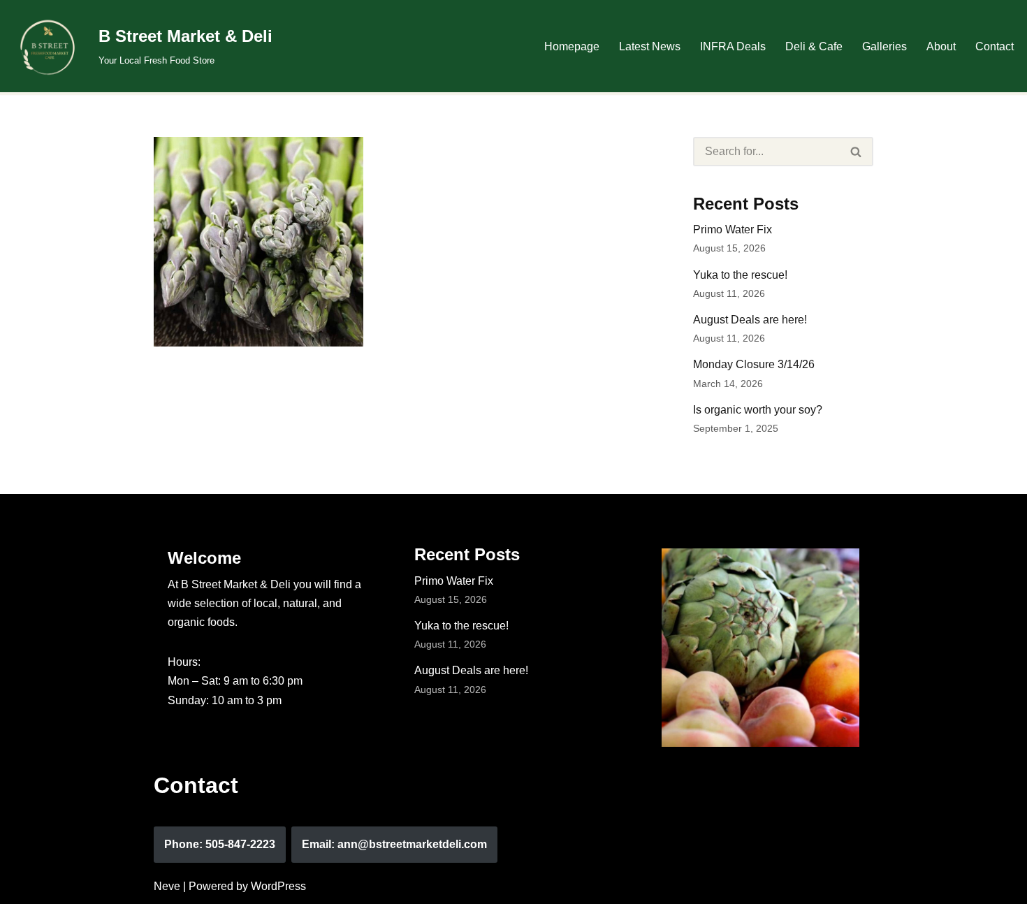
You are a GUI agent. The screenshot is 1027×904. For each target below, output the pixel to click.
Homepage (571, 46)
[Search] (856, 151)
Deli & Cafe (814, 46)
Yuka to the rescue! (740, 275)
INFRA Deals (733, 46)
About (941, 46)
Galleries (884, 46)
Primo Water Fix (732, 229)
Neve (167, 886)
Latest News (649, 46)
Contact (994, 46)
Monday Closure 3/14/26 (754, 364)
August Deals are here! (750, 320)
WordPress (278, 886)
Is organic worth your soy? (757, 410)
